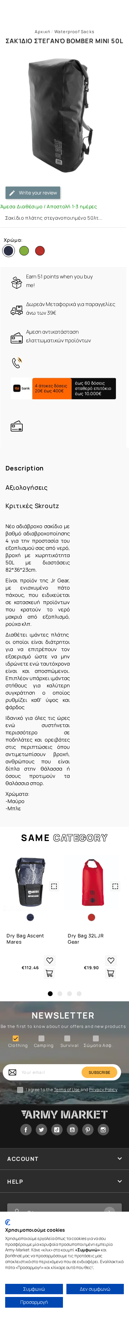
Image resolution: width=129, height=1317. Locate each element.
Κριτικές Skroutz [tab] (33, 506)
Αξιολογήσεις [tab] (27, 488)
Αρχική (42, 32)
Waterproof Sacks (74, 32)
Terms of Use (67, 1089)
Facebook (26, 1129)
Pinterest (88, 1129)
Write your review (37, 192)
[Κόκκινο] (41, 252)
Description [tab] (25, 468)
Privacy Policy (103, 1089)
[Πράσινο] (25, 252)
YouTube (72, 1129)
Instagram (103, 1129)
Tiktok (57, 1129)
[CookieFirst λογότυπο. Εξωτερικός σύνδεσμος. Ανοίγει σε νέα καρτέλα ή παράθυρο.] (7, 1222)
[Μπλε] (10, 252)
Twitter (41, 1129)
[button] (50, 994)
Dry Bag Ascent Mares (25, 939)
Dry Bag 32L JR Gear (86, 939)
